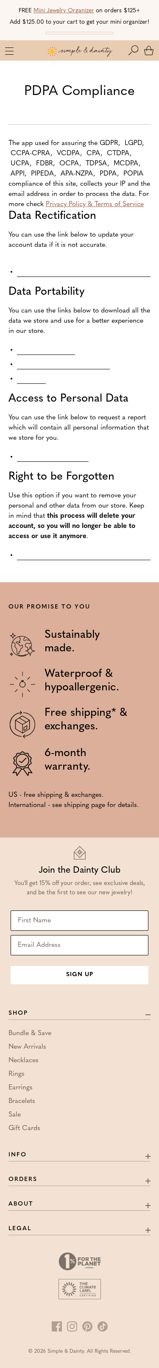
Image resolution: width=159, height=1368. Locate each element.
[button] (135, 50)
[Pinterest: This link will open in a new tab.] (87, 1326)
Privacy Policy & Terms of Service (95, 204)
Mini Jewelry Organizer (63, 11)
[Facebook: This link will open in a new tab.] (57, 1326)
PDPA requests (46, 350)
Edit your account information (83, 267)
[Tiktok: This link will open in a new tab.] (103, 1326)
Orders (31, 379)
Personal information (63, 364)
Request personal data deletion (84, 555)
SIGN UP (79, 975)
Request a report (53, 457)
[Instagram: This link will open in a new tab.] (72, 1326)
